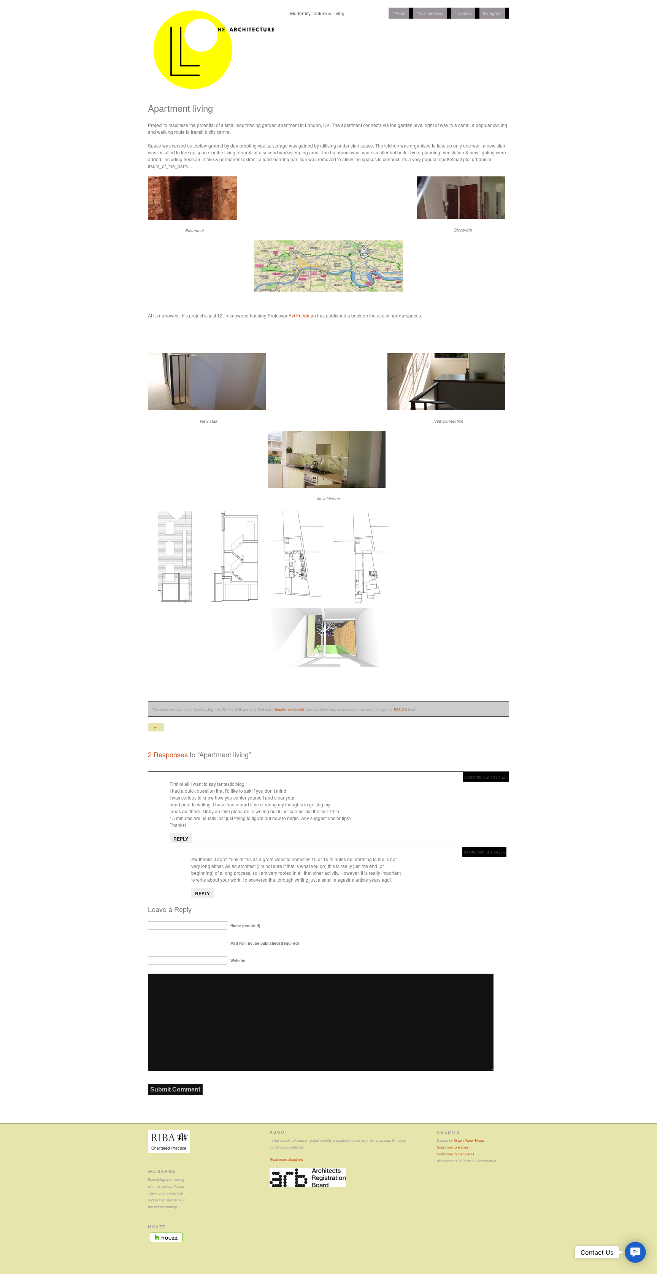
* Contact (463, 13)
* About (398, 13)
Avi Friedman (302, 315)
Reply (180, 838)
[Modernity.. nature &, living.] (214, 97)
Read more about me (286, 1159)
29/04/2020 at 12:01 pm (486, 777)
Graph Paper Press (469, 1140)
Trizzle (176, 777)
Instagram (492, 13)
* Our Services (430, 13)
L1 (194, 852)
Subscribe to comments (455, 1154)
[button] (635, 1252)
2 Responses (168, 754)
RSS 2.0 (400, 709)
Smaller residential (289, 709)
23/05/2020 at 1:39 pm (484, 852)
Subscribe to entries (452, 1147)
